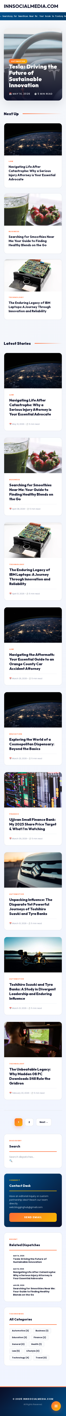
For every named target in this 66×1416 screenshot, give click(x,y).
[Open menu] (56, 1406)
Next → (44, 1122)
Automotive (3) (20, 1330)
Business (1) (42, 1330)
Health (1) (36, 1344)
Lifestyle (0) (32, 1351)
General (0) (18, 1344)
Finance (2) (40, 1337)
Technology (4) (20, 1357)
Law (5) (16, 1351)
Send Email (33, 1217)
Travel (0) (41, 1357)
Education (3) (19, 1337)
